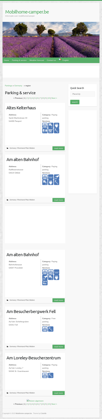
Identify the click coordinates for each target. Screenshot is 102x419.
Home (6, 60)
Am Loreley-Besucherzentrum (34, 357)
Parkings (8, 86)
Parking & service (19, 60)
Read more (58, 148)
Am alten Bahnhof (23, 159)
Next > (54, 98)
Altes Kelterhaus (21, 107)
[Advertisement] (51, 72)
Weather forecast (36, 60)
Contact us (51, 60)
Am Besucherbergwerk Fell (31, 311)
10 (49, 98)
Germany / (13, 148)
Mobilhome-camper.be (27, 11)
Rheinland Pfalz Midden (26, 148)
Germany (18, 86)
